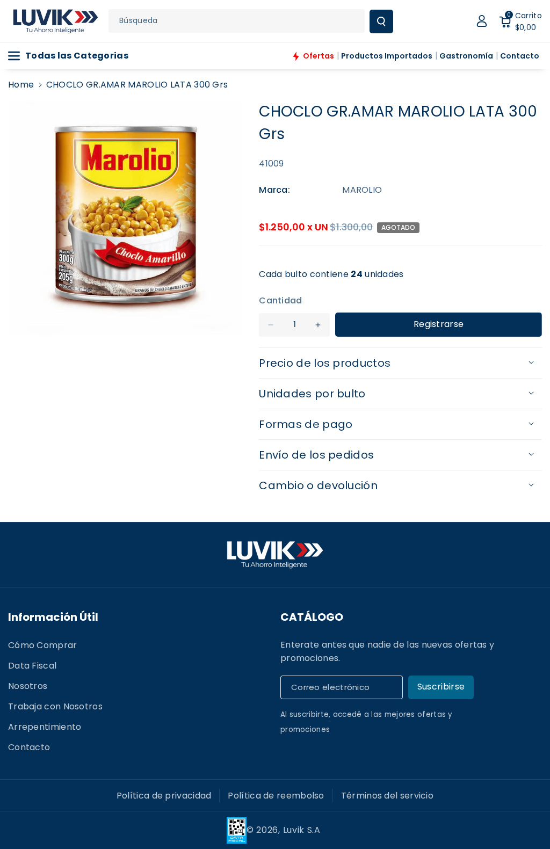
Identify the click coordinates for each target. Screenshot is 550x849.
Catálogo (311, 617)
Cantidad (280, 300)
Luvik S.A (302, 830)
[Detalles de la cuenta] (482, 21)
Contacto (29, 747)
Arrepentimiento (45, 727)
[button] (520, 21)
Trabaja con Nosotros (55, 706)
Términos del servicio (387, 795)
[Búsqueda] (381, 21)
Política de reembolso (276, 795)
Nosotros (27, 686)
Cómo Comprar (42, 645)
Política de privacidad (164, 795)
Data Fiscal (32, 665)
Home (21, 84)
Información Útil (53, 617)
